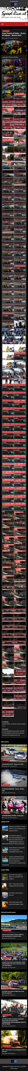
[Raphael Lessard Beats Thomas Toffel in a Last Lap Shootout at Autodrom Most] (14, 924)
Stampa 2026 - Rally (7, 987)
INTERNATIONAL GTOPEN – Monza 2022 (12, 816)
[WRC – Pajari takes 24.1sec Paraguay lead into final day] (14, 1039)
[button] (2, 24)
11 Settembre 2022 (14, 38)
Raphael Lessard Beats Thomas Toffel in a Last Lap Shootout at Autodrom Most (13, 935)
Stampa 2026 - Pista (7, 930)
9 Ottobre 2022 (12, 793)
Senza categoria (6, 958)
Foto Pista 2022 (6, 31)
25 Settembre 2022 (13, 817)
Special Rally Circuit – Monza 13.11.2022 (12, 764)
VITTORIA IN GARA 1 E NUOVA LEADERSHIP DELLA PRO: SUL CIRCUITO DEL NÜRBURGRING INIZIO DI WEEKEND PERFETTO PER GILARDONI (14, 1021)
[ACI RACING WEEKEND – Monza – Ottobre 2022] (14, 778)
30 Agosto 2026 (12, 938)
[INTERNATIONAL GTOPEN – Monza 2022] (14, 805)
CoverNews (23, 1066)
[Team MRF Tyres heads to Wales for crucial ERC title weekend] (14, 980)
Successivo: (13, 732)
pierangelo (6, 38)
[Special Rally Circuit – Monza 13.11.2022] (14, 753)
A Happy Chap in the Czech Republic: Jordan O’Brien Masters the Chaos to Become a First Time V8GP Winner (13, 963)
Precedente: (14, 724)
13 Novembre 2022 (13, 766)
